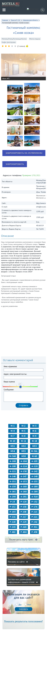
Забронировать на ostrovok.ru (24, 153)
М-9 (34, 435)
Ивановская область (30, 20)
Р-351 (34, 526)
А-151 (13, 481)
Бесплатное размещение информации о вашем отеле (21, 581)
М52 (23, 446)
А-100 (13, 461)
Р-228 (13, 521)
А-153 (24, 481)
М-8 (23, 435)
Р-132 (34, 501)
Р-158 (23, 506)
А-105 (34, 461)
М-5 (23, 430)
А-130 (24, 471)
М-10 (12, 440)
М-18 (34, 440)
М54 (13, 451)
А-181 (13, 491)
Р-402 (13, 532)
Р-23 (12, 501)
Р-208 (23, 511)
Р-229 (23, 521)
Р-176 (34, 506)
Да (20, 604)
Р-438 (34, 532)
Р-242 (34, 521)
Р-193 (13, 511)
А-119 (34, 466)
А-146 (13, 476)
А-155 (34, 481)
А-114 (24, 466)
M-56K (12, 456)
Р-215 (34, 511)
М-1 (13, 425)
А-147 (24, 476)
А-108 (13, 466)
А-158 (13, 486)
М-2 (23, 425)
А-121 (13, 471)
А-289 (34, 491)
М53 (34, 446)
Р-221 (34, 516)
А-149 (34, 476)
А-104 (24, 461)
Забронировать (15, 164)
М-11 (23, 440)
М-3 (34, 425)
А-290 (13, 496)
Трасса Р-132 (15, 20)
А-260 (24, 491)
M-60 (34, 456)
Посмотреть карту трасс (21, 539)
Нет (29, 604)
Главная (5, 20)
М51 (13, 446)
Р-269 (23, 526)
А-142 (34, 471)
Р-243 (13, 526)
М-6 (34, 430)
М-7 (13, 435)
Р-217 (23, 516)
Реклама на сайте (16, 561)
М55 (23, 451)
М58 (23, 456)
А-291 (24, 496)
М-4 (13, 430)
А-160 (24, 486)
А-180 (34, 486)
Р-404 (23, 532)
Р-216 (13, 516)
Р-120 (23, 501)
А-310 (34, 496)
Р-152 (13, 506)
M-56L (34, 451)
